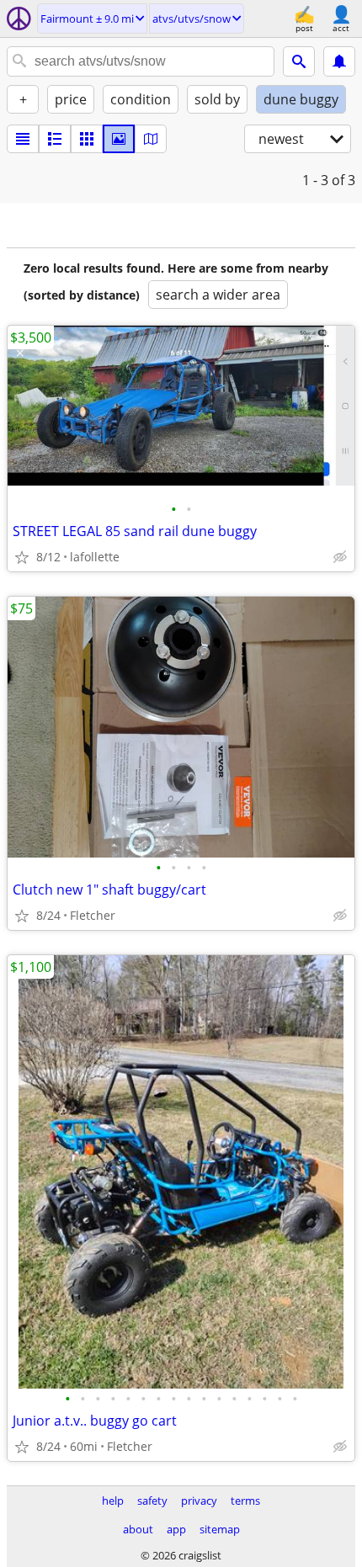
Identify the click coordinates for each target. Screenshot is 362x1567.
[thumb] (55, 139)
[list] (23, 139)
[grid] (87, 139)
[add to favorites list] (22, 557)
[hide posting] (340, 557)
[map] (151, 139)
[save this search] (339, 61)
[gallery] (119, 139)
